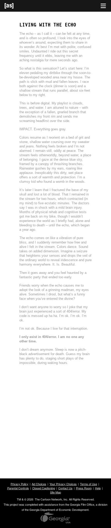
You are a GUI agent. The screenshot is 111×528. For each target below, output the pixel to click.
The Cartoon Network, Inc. (51, 499)
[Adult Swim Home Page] (15, 6)
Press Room (84, 488)
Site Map (55, 492)
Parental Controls (18, 488)
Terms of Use (88, 484)
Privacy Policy (19, 484)
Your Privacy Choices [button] (63, 484)
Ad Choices (39, 484)
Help (98, 488)
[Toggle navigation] (103, 6)
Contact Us (65, 488)
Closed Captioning (43, 488)
